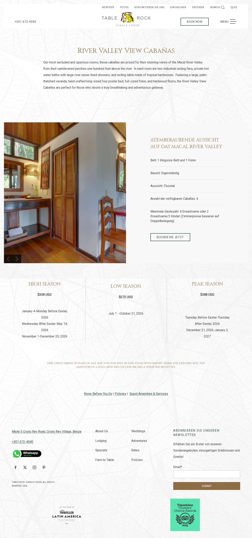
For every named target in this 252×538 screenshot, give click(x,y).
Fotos (124, 7)
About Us (101, 431)
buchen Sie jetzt (170, 237)
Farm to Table (104, 460)
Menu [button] (230, 21)
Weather (108, 7)
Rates (135, 450)
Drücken (198, 7)
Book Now (194, 21)
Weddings (138, 431)
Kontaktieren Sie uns (149, 7)
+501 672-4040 (25, 21)
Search (215, 7)
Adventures (139, 441)
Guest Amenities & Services (149, 394)
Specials (101, 450)
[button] (8, 259)
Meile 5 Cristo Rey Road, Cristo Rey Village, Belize (47, 431)
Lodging (101, 441)
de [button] (235, 7)
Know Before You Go (98, 394)
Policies (120, 394)
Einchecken (178, 7)
